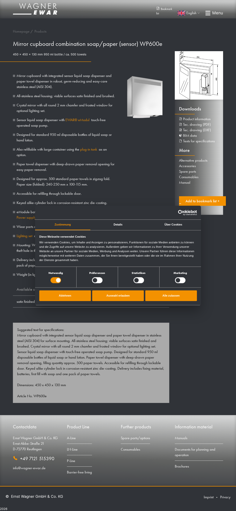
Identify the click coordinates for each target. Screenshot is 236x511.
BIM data (189, 135)
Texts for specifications (198, 141)
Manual (184, 182)
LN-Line (72, 449)
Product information (196, 119)
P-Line (71, 461)
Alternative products (193, 160)
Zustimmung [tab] (63, 224)
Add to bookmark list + (202, 201)
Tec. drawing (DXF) (196, 130)
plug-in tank (89, 149)
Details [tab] (118, 224)
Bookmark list (164, 11)
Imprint (209, 497)
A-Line (71, 438)
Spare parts (187, 171)
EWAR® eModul (77, 120)
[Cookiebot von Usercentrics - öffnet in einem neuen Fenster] (181, 212)
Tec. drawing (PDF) (196, 124)
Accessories (187, 166)
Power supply (27, 217)
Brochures (182, 466)
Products (40, 31)
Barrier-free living (79, 472)
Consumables (188, 177)
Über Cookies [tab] (173, 224)
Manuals (181, 438)
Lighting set (25, 236)
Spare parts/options (135, 438)
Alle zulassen (171, 295)
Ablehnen (65, 295)
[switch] (97, 280)
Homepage (21, 31)
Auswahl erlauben (118, 295)
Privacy (225, 497)
